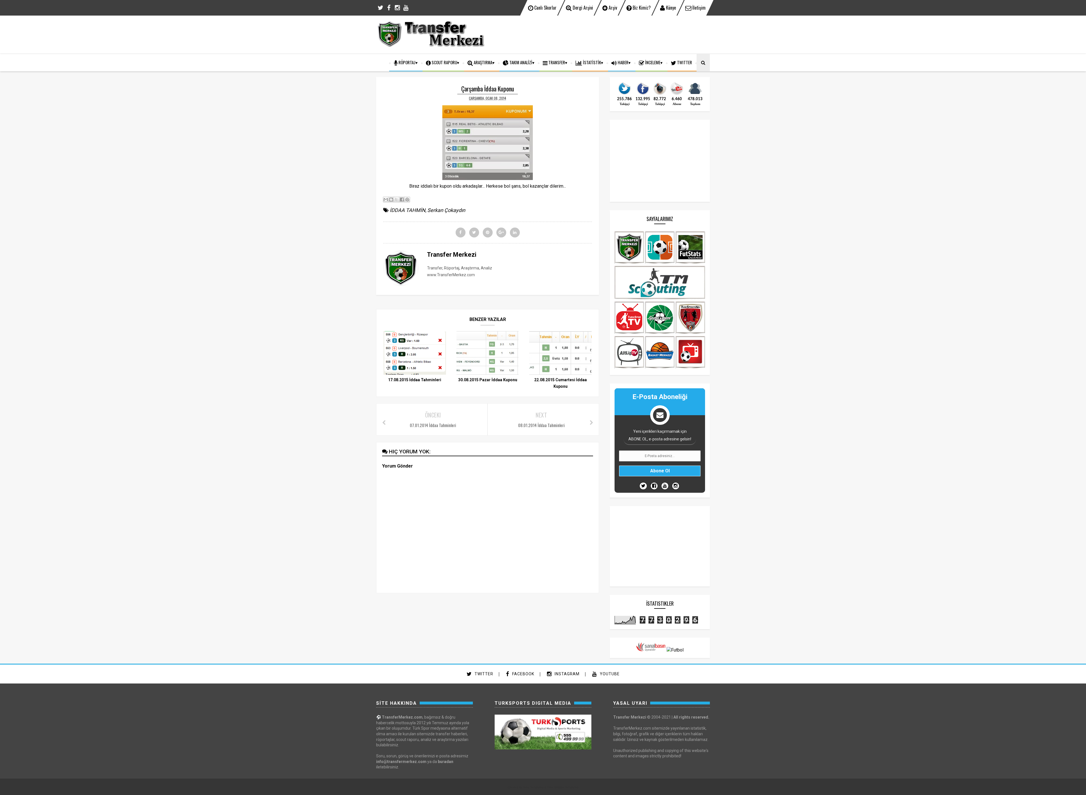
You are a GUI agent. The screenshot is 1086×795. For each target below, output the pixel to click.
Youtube (609, 674)
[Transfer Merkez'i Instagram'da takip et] (659, 94)
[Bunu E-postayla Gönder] (386, 199)
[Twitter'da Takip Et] (643, 486)
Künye (670, 7)
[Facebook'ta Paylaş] (402, 199)
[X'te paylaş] (396, 199)
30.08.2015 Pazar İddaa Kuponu (487, 380)
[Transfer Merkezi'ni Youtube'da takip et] (676, 94)
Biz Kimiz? (641, 7)
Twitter (483, 674)
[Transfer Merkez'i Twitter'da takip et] (624, 94)
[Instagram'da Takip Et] (676, 486)
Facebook (522, 674)
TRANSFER (556, 62)
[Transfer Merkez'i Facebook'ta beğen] (642, 94)
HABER (622, 62)
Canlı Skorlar (545, 7)
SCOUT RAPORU (444, 62)
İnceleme (652, 62)
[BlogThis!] (391, 199)
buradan (445, 761)
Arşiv (612, 7)
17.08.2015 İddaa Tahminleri (414, 380)
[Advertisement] (607, 34)
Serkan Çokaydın (446, 210)
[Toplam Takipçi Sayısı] (695, 94)
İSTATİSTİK (591, 62)
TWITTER (684, 62)
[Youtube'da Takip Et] (665, 486)
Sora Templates (533, 787)
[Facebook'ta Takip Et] (654, 486)
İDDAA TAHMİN (407, 210)
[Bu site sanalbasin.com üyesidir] (650, 650)
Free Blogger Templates (562, 787)
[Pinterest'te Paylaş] (407, 199)
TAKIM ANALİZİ (520, 62)
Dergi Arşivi (582, 7)
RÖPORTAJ (406, 62)
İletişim (698, 7)
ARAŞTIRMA (482, 62)
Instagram (566, 674)
